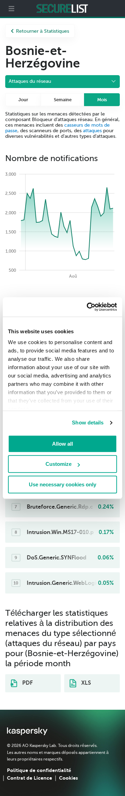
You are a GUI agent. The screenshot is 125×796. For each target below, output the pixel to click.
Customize (58, 464)
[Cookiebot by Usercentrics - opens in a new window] (88, 306)
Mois (102, 99)
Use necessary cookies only (62, 484)
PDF (27, 683)
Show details (87, 422)
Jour (23, 99)
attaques (92, 130)
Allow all (62, 444)
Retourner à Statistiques (42, 31)
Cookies (68, 778)
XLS (85, 683)
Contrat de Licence (29, 778)
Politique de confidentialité (39, 770)
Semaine (63, 99)
